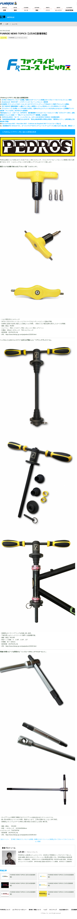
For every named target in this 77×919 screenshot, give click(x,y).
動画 (15, 9)
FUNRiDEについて (5, 909)
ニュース (3, 37)
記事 (4, 9)
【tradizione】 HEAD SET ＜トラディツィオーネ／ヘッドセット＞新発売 (24, 102)
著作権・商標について (35, 909)
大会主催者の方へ (64, 909)
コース (26, 9)
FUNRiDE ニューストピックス (18, 37)
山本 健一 (21, 852)
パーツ (48, 9)
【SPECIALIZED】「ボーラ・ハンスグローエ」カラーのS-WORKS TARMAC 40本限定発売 (30, 117)
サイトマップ (53, 909)
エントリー (58, 9)
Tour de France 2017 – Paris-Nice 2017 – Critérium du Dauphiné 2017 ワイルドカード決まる (31, 123)
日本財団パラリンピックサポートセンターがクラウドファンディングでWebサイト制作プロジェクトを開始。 (35, 104)
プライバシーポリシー (20, 909)
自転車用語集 (69, 9)
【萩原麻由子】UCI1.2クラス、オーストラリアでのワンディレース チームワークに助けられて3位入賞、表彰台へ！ (38, 126)
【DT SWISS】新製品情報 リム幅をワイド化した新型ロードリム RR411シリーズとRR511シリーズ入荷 (33, 106)
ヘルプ (45, 909)
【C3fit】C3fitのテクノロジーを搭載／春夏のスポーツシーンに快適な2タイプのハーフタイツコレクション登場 (36, 100)
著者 (37, 9)
